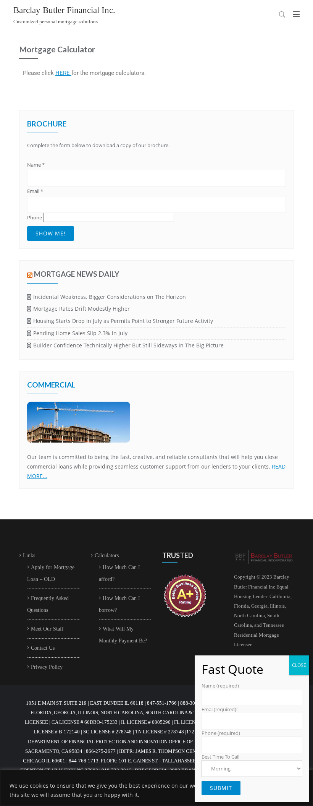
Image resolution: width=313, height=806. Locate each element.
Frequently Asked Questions (48, 604)
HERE (63, 73)
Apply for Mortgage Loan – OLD (50, 573)
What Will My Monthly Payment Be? (123, 635)
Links (29, 555)
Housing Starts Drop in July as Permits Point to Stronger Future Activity (123, 320)
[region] (156, 788)
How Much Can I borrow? (119, 604)
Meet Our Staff (47, 629)
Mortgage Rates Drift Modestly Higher (81, 308)
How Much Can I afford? (119, 573)
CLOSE (299, 665)
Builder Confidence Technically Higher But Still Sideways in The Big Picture (128, 345)
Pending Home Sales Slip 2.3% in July (80, 333)
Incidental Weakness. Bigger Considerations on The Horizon (109, 296)
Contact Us (43, 648)
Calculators (107, 555)
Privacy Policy (47, 667)
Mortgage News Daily (76, 273)
